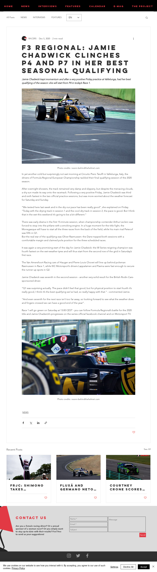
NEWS (24, 17)
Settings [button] (114, 566)
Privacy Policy (18, 568)
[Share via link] (45, 422)
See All (147, 449)
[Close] (153, 567)
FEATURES (56, 17)
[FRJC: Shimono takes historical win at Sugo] (29, 467)
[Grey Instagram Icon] (69, 555)
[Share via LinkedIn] (38, 422)
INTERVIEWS (39, 17)
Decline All (128, 566)
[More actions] (133, 38)
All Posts (10, 17)
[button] (146, 17)
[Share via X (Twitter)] (30, 422)
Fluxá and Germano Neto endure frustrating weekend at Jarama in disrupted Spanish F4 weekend (77, 487)
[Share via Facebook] (23, 422)
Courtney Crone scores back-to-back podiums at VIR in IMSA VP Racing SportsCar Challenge (127, 487)
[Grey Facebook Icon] (87, 555)
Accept (143, 566)
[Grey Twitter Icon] (78, 555)
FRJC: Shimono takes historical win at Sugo (27, 487)
